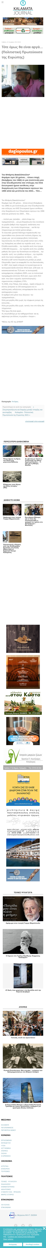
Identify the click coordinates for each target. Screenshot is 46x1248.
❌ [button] (44, 1228)
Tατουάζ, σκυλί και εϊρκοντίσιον (23, 1038)
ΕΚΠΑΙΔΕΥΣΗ (5, 1143)
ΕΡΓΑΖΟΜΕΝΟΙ (6, 1140)
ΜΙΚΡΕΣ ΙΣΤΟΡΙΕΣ (7, 1194)
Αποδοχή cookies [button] (32, 1244)
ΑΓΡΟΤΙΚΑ (4, 1166)
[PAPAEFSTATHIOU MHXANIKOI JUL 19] (23, 854)
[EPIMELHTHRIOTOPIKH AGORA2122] (23, 331)
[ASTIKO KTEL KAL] (23, 790)
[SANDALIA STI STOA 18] (23, 640)
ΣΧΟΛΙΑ (4, 1153)
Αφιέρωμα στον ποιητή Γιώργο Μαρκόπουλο (12, 518)
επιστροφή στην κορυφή (34, 421)
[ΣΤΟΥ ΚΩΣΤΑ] (23, 704)
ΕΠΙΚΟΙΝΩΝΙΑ (6, 1207)
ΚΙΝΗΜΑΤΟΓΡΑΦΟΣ (8, 1187)
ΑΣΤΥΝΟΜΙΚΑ (6, 1148)
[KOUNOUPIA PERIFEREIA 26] (23, 732)
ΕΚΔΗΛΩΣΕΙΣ (5, 1184)
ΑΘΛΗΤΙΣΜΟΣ (6, 1189)
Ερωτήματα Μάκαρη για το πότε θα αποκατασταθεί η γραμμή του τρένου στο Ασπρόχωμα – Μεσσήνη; (34, 521)
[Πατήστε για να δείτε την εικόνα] (23, 81)
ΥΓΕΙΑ (3, 1146)
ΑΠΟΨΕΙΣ (4, 1151)
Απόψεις (15, 402)
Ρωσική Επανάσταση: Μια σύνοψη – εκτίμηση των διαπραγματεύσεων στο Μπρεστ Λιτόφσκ (23, 1071)
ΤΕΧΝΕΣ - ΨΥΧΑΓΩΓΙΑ (9, 1181)
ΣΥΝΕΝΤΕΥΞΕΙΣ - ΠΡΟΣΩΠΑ (11, 1192)
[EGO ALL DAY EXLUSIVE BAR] (23, 22)
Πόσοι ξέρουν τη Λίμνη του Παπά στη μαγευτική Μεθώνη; (11, 460)
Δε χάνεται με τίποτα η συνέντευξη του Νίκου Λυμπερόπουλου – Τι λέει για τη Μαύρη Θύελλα (33, 462)
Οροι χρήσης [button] (8, 1239)
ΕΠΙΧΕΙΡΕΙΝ (5, 1169)
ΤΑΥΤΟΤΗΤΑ (5, 1205)
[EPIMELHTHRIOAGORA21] (23, 876)
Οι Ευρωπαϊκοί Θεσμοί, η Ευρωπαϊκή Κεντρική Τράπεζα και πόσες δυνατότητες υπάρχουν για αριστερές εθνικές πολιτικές (23, 1106)
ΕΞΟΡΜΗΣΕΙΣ (6, 1156)
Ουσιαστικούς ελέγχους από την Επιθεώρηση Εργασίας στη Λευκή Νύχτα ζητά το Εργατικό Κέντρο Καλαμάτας (12, 548)
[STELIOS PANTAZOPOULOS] (23, 823)
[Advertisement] (23, 123)
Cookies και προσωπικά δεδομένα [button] (21, 1237)
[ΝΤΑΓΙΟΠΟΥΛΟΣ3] (23, 153)
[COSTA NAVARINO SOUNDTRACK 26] (23, 673)
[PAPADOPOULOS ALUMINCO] (23, 162)
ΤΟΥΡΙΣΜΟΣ (5, 1171)
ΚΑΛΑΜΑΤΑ (5, 1125)
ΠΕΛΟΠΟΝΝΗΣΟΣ (7, 1128)
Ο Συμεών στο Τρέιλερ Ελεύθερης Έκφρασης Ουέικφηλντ (23, 956)
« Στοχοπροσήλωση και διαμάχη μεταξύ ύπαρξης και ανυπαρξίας (22, 409)
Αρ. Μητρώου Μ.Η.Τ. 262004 (25, 1215)
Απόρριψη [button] (13, 1244)
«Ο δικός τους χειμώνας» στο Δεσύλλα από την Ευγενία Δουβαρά (23, 991)
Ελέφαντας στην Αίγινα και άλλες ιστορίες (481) (12, 486)
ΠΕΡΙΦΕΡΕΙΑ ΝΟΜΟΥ (8, 1130)
